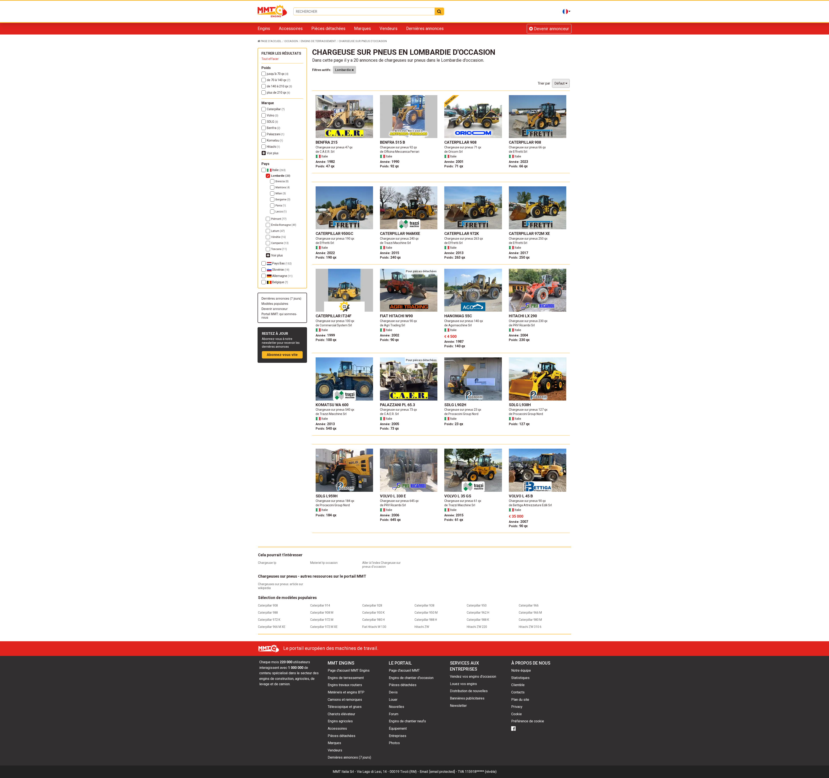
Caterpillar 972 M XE (324, 627)
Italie (279, 170)
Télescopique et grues (345, 707)
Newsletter (458, 706)
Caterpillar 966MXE (400, 233)
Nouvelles (396, 707)
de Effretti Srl (518, 151)
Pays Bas (282, 263)
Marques (362, 28)
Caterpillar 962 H (478, 612)
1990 (389, 162)
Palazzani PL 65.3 (397, 404)
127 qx (519, 424)
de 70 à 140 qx (278, 80)
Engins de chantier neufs (407, 721)
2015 (389, 253)
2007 (518, 522)
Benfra (273, 128)
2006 (389, 515)
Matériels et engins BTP (346, 692)
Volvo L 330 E (393, 496)
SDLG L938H (520, 404)
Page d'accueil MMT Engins (349, 670)
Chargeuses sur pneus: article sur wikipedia (280, 586)
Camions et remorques (345, 700)
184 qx (326, 515)
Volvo (272, 115)
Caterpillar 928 (372, 605)
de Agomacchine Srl (458, 325)
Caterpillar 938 (424, 605)
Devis (393, 692)
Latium (278, 231)
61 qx (453, 520)
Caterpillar (276, 109)
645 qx (390, 520)
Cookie (516, 714)
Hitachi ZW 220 (477, 627)
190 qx (326, 257)
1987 (454, 341)
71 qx (453, 166)
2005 (389, 424)
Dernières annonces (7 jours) (281, 298)
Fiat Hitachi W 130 (374, 627)
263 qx (454, 257)
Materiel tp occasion (324, 562)
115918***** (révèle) (481, 772)
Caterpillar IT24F (333, 316)
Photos (394, 743)
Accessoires (291, 28)
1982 (325, 162)
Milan (280, 193)
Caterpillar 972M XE (529, 233)
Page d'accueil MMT (404, 670)
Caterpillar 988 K (478, 619)
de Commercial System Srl (334, 325)
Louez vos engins (463, 684)
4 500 (450, 336)
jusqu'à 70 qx (277, 73)
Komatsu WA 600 (332, 404)
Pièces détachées (328, 28)
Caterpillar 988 (268, 612)
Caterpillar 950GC (334, 233)
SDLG (272, 121)
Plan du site (520, 700)
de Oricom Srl (453, 151)
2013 (454, 253)
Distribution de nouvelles (469, 691)
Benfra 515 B (392, 142)
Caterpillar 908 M (321, 612)
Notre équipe (521, 670)
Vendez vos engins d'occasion (473, 676)
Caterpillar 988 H (425, 619)
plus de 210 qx (278, 92)
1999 (325, 335)
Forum (393, 714)
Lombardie (280, 175)
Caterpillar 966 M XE (271, 627)
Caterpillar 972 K (269, 619)
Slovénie (280, 269)
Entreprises (397, 736)
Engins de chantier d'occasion (411, 678)
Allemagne (282, 276)
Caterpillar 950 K (373, 612)
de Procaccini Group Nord (461, 414)
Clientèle (518, 685)
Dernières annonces (425, 28)
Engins (264, 28)
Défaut (559, 83)
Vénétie (278, 237)
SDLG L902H (455, 404)
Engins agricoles (340, 721)
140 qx (454, 346)
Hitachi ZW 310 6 (530, 627)
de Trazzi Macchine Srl (395, 243)
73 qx (389, 428)
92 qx (389, 166)
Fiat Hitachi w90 (396, 316)
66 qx (518, 166)
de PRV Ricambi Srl (522, 325)
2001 (454, 162)
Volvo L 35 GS (457, 496)
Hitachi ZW (421, 627)
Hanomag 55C (458, 316)
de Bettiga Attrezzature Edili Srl (530, 505)
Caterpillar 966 (529, 605)
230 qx (519, 340)
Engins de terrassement (346, 678)
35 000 (516, 516)
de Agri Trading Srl (392, 325)
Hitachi (273, 146)
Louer (393, 700)
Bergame (282, 199)
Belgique (280, 282)
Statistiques (520, 678)
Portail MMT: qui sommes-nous (279, 315)
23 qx (453, 424)
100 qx (326, 340)
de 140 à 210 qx (279, 86)
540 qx (326, 428)
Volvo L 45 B (521, 496)
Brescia (282, 181)
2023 (518, 162)
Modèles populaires (274, 303)
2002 (389, 335)
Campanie (280, 243)
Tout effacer (270, 59)
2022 (325, 253)
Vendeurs (388, 28)
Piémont (278, 218)
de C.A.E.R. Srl (325, 151)
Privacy (516, 707)
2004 (518, 335)
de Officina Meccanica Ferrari (399, 151)
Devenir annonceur (551, 28)
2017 (518, 253)
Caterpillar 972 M (321, 619)
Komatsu (275, 140)
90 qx (389, 340)
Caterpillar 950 (477, 605)
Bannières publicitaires (467, 698)
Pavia (280, 205)
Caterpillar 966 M (530, 612)
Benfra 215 (326, 142)
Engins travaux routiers (345, 685)
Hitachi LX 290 (523, 316)
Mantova (282, 187)
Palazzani (275, 134)
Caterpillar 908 (460, 142)
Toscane (279, 249)
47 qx (325, 166)
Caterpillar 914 (320, 605)
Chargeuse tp (267, 562)
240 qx (390, 257)
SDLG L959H (327, 496)
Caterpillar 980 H (373, 619)
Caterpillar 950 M (426, 612)
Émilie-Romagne (283, 224)
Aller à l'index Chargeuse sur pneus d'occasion (381, 564)
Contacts (518, 692)
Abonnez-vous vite (282, 355)
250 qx (519, 257)
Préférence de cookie (527, 721)
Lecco (281, 211)
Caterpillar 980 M (530, 619)
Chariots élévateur (341, 714)
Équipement (398, 728)
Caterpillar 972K (461, 233)
